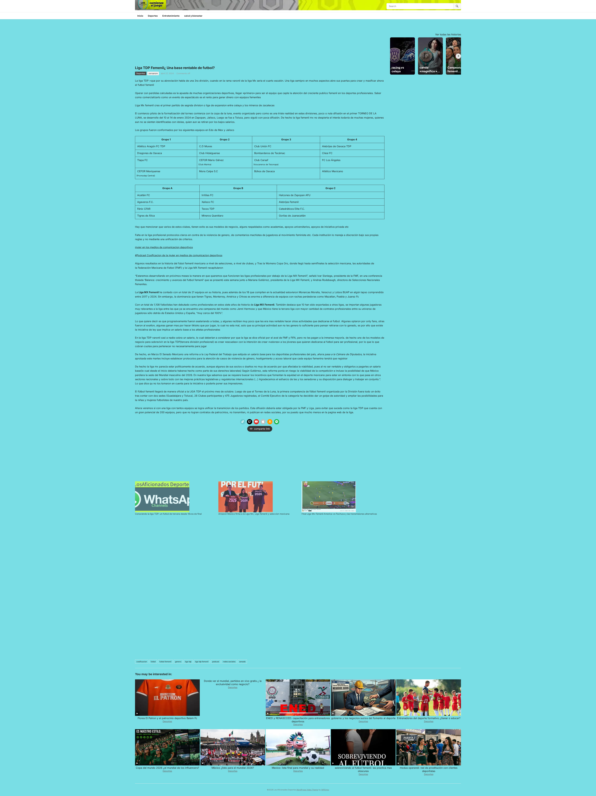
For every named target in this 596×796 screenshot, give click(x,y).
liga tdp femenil (201, 661)
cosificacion (141, 661)
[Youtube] (256, 421)
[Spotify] (276, 421)
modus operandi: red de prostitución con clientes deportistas (428, 769)
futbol (153, 661)
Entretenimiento (171, 15)
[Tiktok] (242, 421)
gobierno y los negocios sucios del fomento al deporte (363, 718)
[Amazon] (269, 421)
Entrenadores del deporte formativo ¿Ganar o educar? (428, 718)
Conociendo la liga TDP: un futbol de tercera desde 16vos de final (168, 513)
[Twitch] (249, 421)
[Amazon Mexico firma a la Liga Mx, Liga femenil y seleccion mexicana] (258, 496)
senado (242, 661)
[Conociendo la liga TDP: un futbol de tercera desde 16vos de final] (175, 496)
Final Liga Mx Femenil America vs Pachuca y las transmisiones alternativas (339, 513)
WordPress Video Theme (307, 790)
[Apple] (263, 421)
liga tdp (188, 661)
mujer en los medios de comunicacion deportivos (164, 247)
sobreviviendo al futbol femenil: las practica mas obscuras (363, 769)
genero (178, 661)
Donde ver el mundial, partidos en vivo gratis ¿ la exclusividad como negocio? (233, 682)
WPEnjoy (325, 790)
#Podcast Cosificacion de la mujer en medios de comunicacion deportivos (178, 255)
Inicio (140, 15)
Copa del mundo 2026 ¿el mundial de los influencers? (167, 767)
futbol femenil (165, 661)
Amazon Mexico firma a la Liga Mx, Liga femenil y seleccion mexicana (253, 513)
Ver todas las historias (448, 34)
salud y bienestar (193, 15)
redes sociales (229, 661)
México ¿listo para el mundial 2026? (233, 767)
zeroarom (153, 73)
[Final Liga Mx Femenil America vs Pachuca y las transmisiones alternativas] (342, 496)
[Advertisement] (259, 455)
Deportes (153, 15)
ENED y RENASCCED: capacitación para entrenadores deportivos (298, 720)
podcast (215, 661)
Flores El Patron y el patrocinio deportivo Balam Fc (167, 718)
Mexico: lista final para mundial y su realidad (298, 767)
